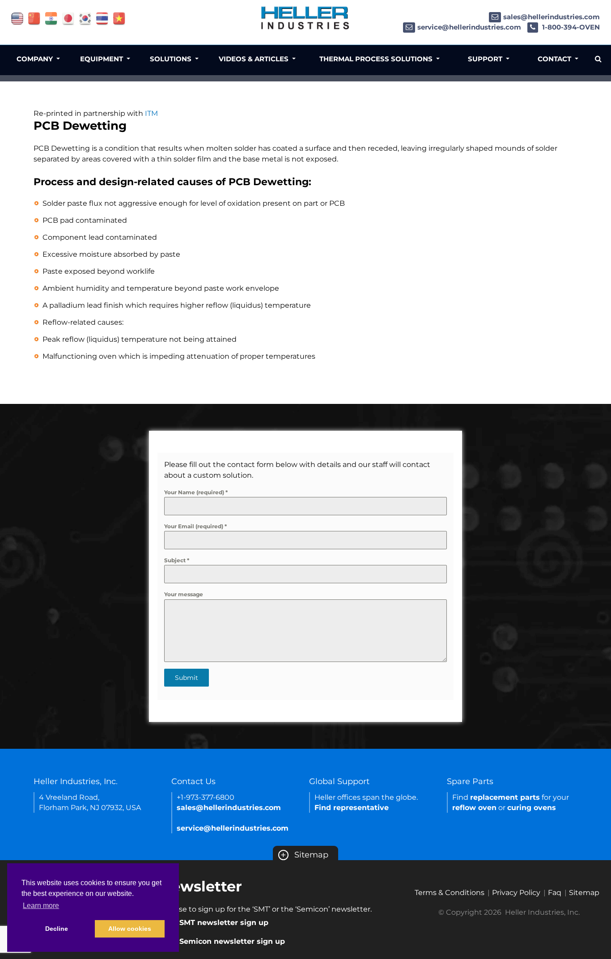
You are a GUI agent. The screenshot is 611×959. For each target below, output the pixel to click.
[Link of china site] (34, 18)
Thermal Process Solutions (376, 59)
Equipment (102, 59)
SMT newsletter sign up (223, 922)
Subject (176, 560)
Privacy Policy (516, 892)
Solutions (171, 59)
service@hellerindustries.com (469, 27)
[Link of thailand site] (102, 18)
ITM (151, 113)
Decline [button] (56, 928)
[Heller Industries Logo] (305, 17)
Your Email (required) (195, 526)
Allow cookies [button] (129, 928)
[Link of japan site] (68, 18)
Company (36, 59)
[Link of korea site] (85, 18)
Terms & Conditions (449, 892)
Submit (186, 678)
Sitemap (304, 855)
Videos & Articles (254, 59)
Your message (183, 594)
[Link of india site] (51, 18)
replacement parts (505, 797)
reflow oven (474, 807)
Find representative (351, 807)
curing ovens (531, 807)
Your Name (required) (196, 492)
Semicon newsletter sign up (232, 941)
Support (486, 59)
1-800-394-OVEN (570, 27)
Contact (555, 59)
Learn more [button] (41, 905)
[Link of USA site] (17, 18)
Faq (554, 892)
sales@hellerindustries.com (551, 17)
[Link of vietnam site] (119, 18)
